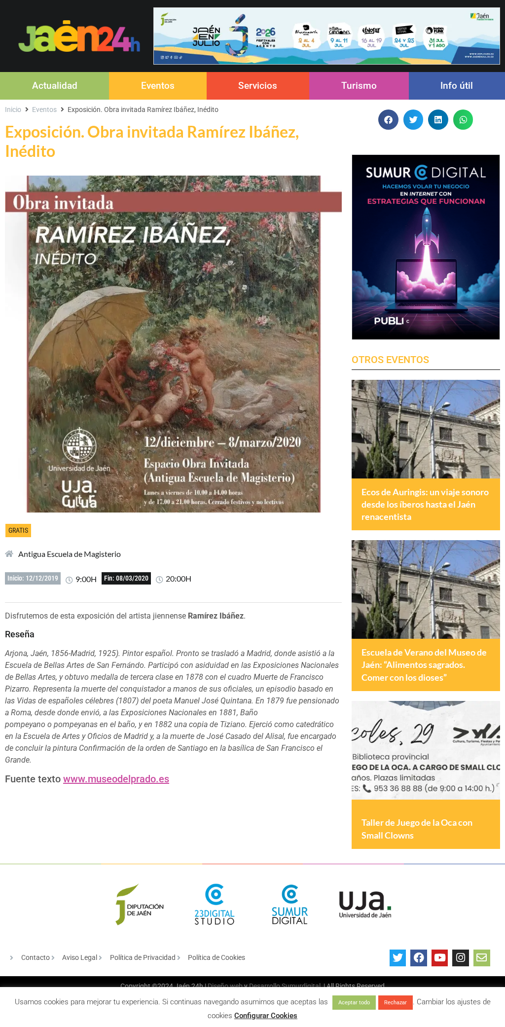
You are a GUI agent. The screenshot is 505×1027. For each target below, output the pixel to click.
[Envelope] (481, 958)
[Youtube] (440, 958)
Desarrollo (264, 986)
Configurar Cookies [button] (265, 1015)
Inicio (13, 109)
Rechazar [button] (395, 1002)
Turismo (359, 85)
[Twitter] (398, 958)
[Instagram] (460, 958)
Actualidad (54, 85)
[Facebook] (418, 958)
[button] (388, 120)
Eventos (158, 85)
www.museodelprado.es (116, 779)
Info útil (456, 85)
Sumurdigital (301, 986)
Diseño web (225, 986)
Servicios (257, 85)
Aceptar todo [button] (354, 1002)
